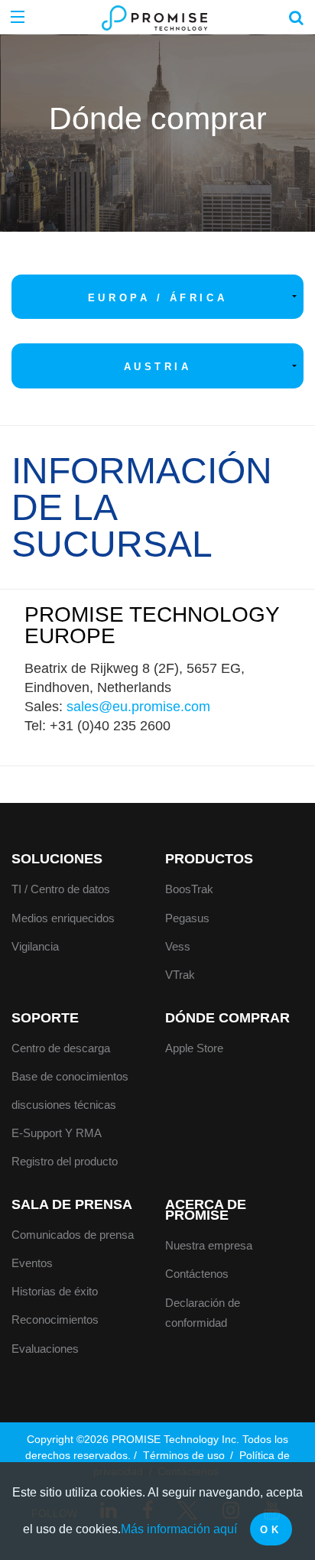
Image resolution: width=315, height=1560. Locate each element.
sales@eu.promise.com (138, 706)
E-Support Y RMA (56, 1132)
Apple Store (194, 1048)
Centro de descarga (60, 1048)
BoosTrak (189, 888)
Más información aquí (179, 1529)
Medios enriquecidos (63, 918)
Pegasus (187, 918)
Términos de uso (185, 1455)
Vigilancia (35, 946)
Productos (209, 858)
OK (270, 1530)
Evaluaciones (45, 1348)
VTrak (180, 974)
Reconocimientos (55, 1319)
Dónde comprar (227, 1017)
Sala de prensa (71, 1204)
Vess (177, 946)
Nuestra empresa (208, 1245)
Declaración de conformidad (202, 1313)
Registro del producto (64, 1161)
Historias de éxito (54, 1291)
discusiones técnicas (63, 1104)
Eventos (32, 1262)
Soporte (45, 1017)
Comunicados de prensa (72, 1234)
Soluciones (56, 858)
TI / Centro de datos (60, 888)
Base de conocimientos (69, 1076)
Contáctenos (197, 1273)
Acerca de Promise (205, 1210)
